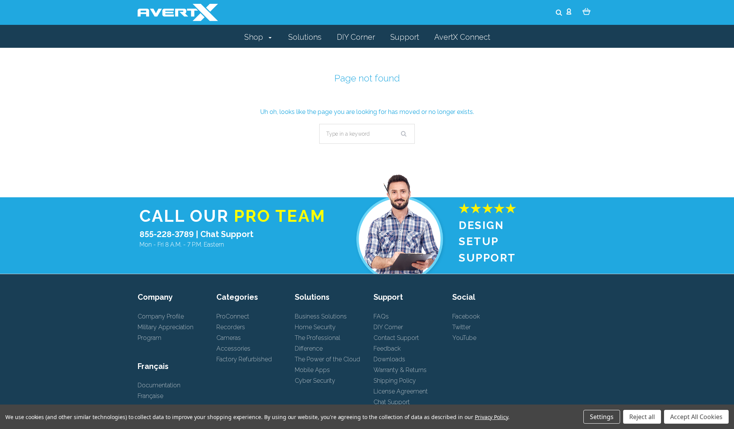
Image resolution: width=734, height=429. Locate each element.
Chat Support (226, 234)
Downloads (389, 359)
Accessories (233, 348)
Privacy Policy (491, 417)
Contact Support (396, 337)
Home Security (315, 327)
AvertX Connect (462, 37)
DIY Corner (356, 37)
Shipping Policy (394, 380)
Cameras (228, 337)
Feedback (387, 348)
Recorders (230, 327)
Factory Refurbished (244, 359)
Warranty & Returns (400, 370)
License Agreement (400, 391)
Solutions (305, 37)
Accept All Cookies (696, 417)
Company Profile (161, 316)
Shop (254, 37)
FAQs (381, 316)
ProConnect (232, 316)
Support (404, 37)
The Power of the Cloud (327, 359)
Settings (602, 417)
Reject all (642, 417)
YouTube (464, 337)
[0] (587, 11)
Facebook (466, 316)
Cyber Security (315, 380)
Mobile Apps (312, 370)
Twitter (461, 327)
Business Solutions (321, 316)
